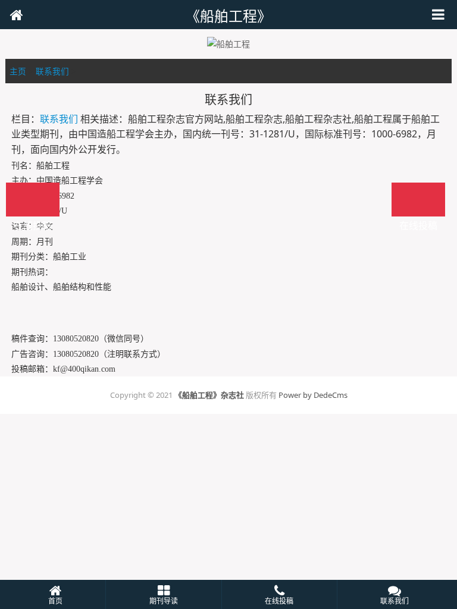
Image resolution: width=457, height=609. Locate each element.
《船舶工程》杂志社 (209, 395)
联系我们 (52, 71)
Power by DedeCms (313, 395)
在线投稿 (418, 199)
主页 (18, 71)
